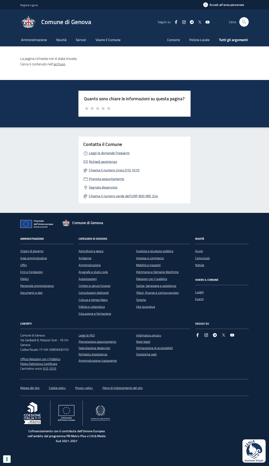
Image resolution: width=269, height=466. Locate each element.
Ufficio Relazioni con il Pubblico (40, 359)
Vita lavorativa (145, 306)
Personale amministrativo (37, 285)
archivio (59, 64)
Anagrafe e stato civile (93, 272)
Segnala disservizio (103, 187)
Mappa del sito (29, 387)
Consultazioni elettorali (94, 292)
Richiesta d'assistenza (93, 354)
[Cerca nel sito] (244, 22)
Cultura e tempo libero (93, 299)
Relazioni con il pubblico (151, 278)
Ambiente (85, 258)
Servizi (81, 39)
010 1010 (49, 368)
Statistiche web (146, 354)
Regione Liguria (29, 5)
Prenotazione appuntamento (97, 341)
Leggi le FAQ (87, 335)
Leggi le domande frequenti (109, 153)
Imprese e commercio (150, 258)
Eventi (199, 299)
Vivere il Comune (108, 39)
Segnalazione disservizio (94, 348)
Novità (61, 39)
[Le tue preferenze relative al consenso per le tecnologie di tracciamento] (7, 459)
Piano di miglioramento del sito (122, 387)
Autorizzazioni (88, 278)
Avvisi (199, 251)
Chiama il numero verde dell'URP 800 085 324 (123, 196)
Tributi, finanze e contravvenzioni (157, 292)
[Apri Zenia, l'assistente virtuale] (254, 451)
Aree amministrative (33, 258)
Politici (24, 278)
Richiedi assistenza (103, 161)
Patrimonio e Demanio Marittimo (157, 272)
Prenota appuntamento (106, 178)
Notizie (199, 265)
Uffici (23, 265)
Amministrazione (34, 39)
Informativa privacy (148, 335)
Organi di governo (31, 251)
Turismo (141, 299)
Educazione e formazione (95, 313)
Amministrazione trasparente (98, 360)
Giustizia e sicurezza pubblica (154, 251)
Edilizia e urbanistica (92, 306)
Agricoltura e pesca (91, 251)
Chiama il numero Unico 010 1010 (114, 170)
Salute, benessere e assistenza (156, 285)
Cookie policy (57, 387)
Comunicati (202, 258)
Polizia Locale (199, 39)
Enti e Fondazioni (31, 272)
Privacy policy (84, 387)
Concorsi (173, 39)
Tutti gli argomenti (233, 39)
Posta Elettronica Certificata (38, 363)
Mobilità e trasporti (148, 265)
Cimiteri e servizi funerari (94, 285)
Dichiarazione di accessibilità (154, 348)
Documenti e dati (31, 292)
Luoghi (199, 292)
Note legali (143, 341)
